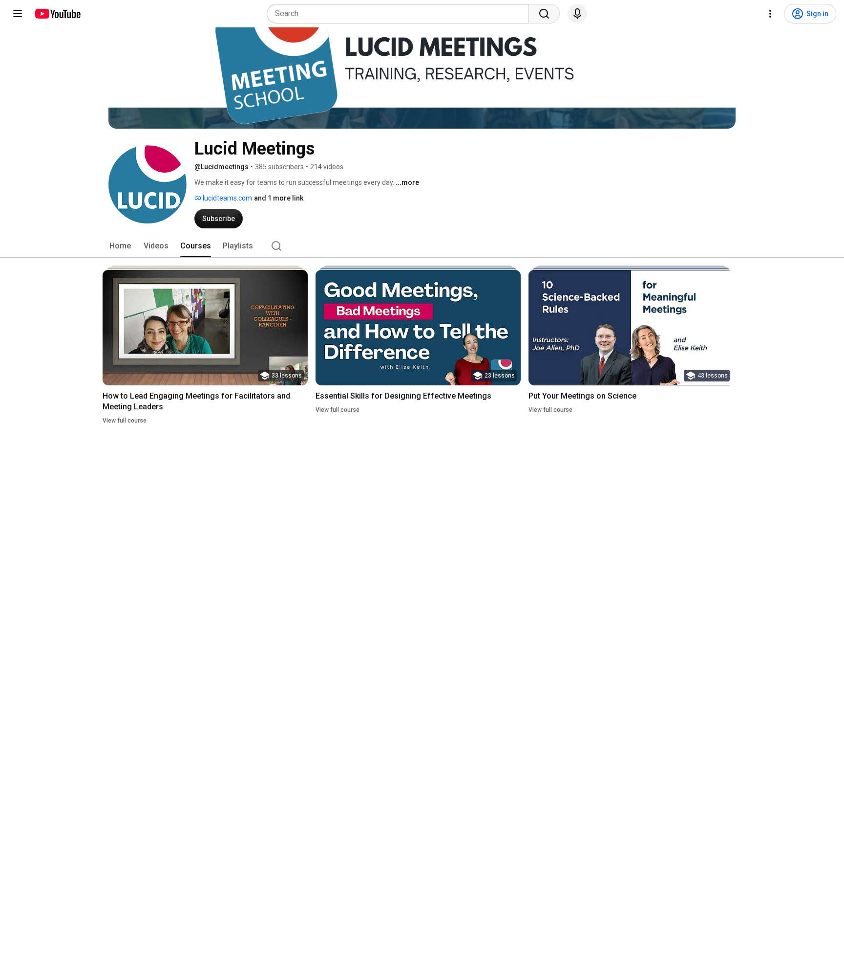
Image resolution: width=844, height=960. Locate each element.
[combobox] (401, 14)
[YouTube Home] (57, 13)
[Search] (544, 13)
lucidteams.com (226, 198)
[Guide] (17, 14)
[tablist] (422, 246)
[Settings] (770, 14)
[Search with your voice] (577, 13)
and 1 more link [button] (278, 198)
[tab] (120, 246)
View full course (125, 420)
